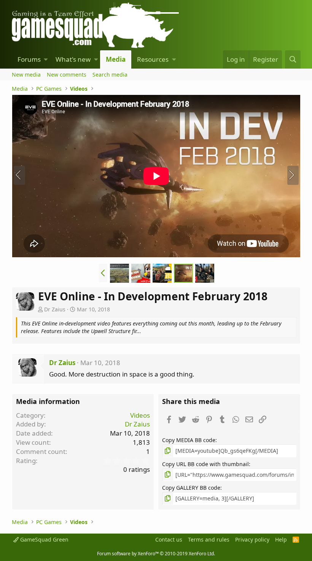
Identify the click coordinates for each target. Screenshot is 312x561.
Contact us (168, 539)
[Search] (292, 59)
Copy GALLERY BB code (191, 487)
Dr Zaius (54, 309)
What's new (73, 59)
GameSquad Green (43, 539)
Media (116, 59)
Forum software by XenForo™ (156, 553)
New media (26, 74)
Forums (29, 59)
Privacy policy (252, 539)
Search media (109, 74)
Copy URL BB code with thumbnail (205, 464)
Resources (153, 59)
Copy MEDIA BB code (188, 440)
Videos (140, 415)
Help (281, 539)
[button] (46, 59)
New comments (66, 74)
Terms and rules (208, 539)
